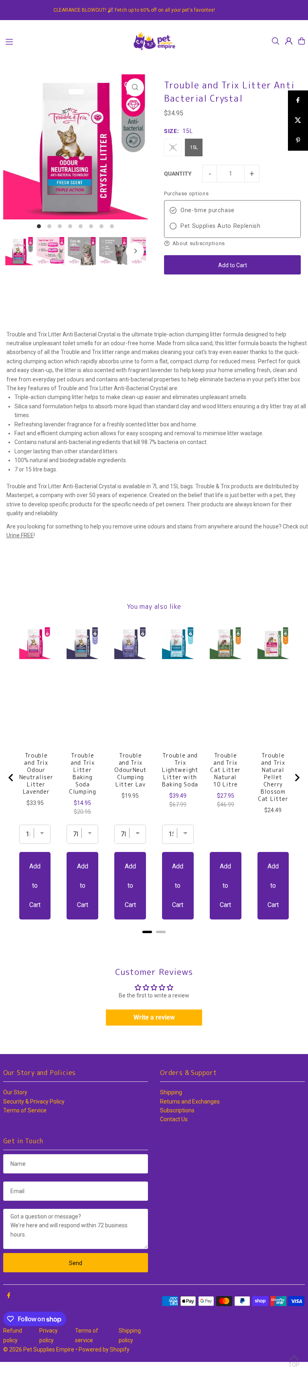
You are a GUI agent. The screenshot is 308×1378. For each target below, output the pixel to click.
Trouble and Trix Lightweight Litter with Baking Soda (180, 770)
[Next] (135, 251)
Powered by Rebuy (154, 942)
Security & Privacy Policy (34, 1101)
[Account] (288, 41)
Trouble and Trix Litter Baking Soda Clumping (82, 773)
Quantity (178, 173)
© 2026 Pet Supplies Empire (38, 1349)
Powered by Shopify (104, 1349)
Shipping (171, 1092)
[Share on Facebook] (298, 100)
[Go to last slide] (11, 778)
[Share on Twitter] (298, 121)
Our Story (15, 1092)
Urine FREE (20, 535)
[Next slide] (297, 778)
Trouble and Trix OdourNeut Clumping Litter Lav (130, 770)
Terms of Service (25, 1110)
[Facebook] (8, 1295)
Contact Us (174, 1119)
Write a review (154, 1017)
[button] (232, 243)
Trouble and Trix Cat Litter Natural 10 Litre (225, 770)
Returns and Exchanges (190, 1101)
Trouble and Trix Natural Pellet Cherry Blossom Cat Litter (273, 777)
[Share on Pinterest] (298, 141)
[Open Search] (275, 41)
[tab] (147, 932)
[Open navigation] (64, 40)
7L (173, 147)
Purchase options (186, 193)
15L (194, 147)
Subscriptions (177, 1110)
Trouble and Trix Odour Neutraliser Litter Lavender (36, 773)
